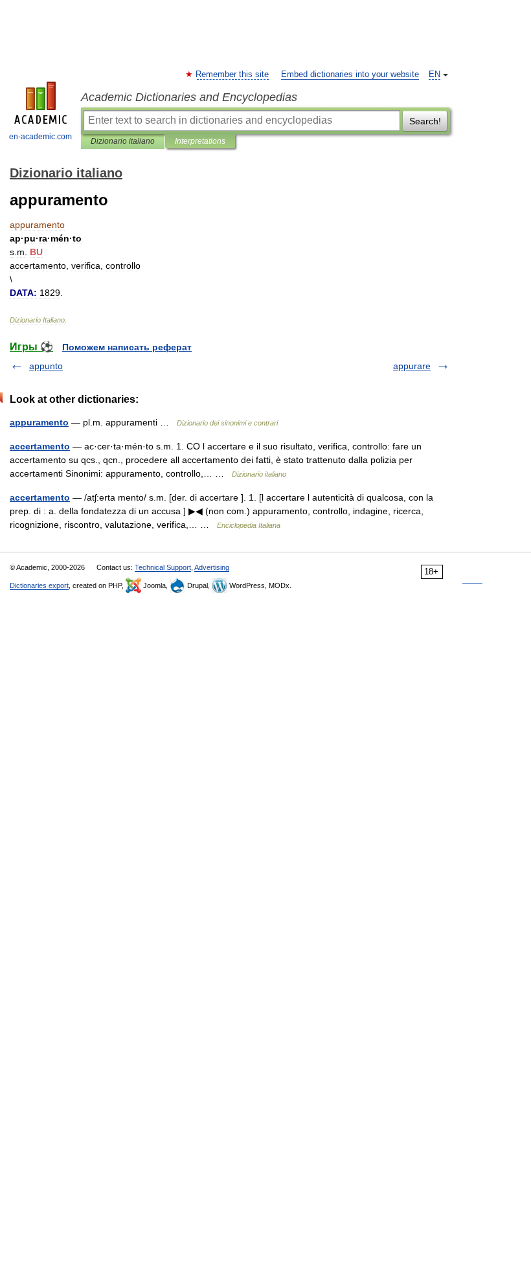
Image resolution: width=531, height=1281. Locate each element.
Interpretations (200, 141)
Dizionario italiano (123, 141)
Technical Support (163, 567)
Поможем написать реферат (127, 347)
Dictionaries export (39, 585)
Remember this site (233, 74)
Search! (425, 121)
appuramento (39, 422)
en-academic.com (40, 136)
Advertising (211, 567)
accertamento (40, 446)
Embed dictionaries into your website (350, 74)
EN (434, 74)
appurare (412, 366)
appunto (46, 366)
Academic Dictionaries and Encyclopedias (189, 97)
